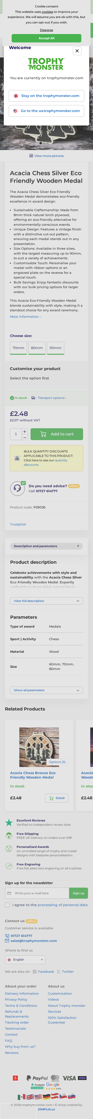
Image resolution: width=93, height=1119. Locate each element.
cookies (47, 12)
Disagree (46, 30)
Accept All (47, 38)
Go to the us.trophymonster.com (50, 111)
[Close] (77, 51)
